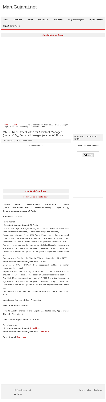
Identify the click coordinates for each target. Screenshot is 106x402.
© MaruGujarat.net (22, 390)
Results (30, 20)
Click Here (35, 328)
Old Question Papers (76, 20)
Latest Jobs (17, 20)
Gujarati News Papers (11, 26)
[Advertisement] (53, 58)
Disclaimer (98, 390)
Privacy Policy (85, 390)
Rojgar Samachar (96, 20)
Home (5, 20)
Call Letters (58, 20)
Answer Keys (43, 20)
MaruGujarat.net (20, 6)
